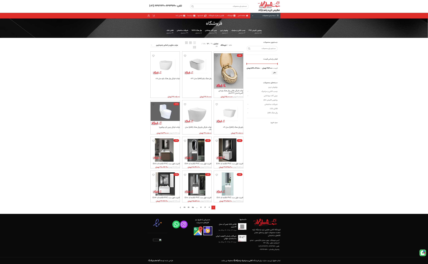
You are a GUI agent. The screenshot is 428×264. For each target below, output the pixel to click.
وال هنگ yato (273, 113)
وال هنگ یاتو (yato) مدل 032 (201, 78)
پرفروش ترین (273, 87)
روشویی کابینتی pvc (271, 100)
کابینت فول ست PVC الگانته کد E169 (198, 163)
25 (193, 207)
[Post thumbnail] (242, 227)
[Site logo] (269, 6)
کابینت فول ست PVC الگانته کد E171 (230, 197)
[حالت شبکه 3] (186, 43)
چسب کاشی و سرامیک (269, 91)
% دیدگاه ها (222, 230)
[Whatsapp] (176, 224)
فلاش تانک (274, 108)
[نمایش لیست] (194, 43)
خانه (230, 45)
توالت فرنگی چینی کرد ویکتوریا (169, 127)
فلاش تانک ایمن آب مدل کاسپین (227, 225)
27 (184, 207)
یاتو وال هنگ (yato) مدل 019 (233, 127)
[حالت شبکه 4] (194, 47)
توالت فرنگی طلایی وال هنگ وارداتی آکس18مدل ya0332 (230, 92)
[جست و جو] (192, 6)
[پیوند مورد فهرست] (265, 241)
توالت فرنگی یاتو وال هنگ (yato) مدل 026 (198, 128)
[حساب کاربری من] (148, 15)
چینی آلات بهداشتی (271, 95)
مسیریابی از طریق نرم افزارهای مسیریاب (202, 221)
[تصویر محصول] (228, 71)
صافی (274, 73)
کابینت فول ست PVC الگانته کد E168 (166, 163)
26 (188, 207)
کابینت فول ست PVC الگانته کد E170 (198, 197)
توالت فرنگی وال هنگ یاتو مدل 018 (168, 78)
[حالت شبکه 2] (190, 43)
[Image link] (265, 222)
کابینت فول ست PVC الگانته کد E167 (229, 163)
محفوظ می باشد (237, 260)
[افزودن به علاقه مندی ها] (216, 55)
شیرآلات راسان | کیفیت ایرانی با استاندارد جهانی (226, 237)
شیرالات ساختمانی (271, 104)
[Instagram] (184, 224)
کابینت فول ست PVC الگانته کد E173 (166, 197)
